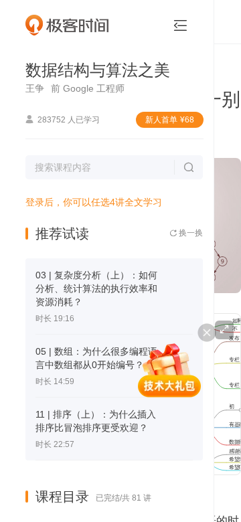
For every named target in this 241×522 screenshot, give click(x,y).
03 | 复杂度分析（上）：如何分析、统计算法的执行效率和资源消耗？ (96, 288)
